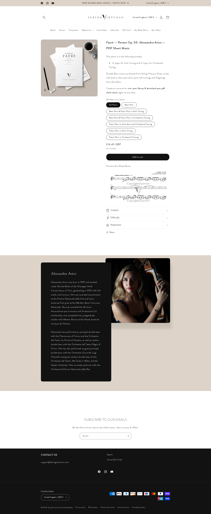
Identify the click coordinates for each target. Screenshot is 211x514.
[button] (44, 17)
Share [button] (112, 232)
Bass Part (129, 104)
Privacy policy (80, 507)
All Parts (113, 104)
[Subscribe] (128, 436)
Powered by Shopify (66, 507)
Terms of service (123, 507)
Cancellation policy (138, 507)
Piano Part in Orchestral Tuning (124, 137)
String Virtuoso (53, 507)
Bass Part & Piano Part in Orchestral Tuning (129, 117)
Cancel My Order (114, 459)
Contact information (107, 507)
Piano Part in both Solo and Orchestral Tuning (130, 124)
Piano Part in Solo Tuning (120, 130)
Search (110, 454)
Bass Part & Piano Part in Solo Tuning (126, 111)
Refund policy (93, 507)
